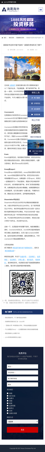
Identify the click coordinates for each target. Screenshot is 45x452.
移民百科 (11, 38)
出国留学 (12, 85)
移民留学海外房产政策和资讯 (22, 248)
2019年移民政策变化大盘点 (13, 337)
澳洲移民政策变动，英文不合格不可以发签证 (23, 300)
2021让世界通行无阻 (10, 2)
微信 (9, 384)
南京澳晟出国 (9, 251)
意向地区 (10, 389)
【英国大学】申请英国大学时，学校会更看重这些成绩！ (21, 325)
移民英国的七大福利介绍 (12, 333)
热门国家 (37, 98)
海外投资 (30, 260)
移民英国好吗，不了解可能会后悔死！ (16, 317)
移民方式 (10, 417)
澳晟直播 (37, 114)
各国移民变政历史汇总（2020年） (15, 321)
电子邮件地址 (12, 378)
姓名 (10, 366)
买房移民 (32, 256)
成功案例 (37, 109)
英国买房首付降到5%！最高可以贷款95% (23, 303)
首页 (5, 38)
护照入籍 (21, 260)
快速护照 (23, 256)
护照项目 (37, 103)
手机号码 (11, 372)
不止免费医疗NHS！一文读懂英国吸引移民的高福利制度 (21, 329)
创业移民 (13, 260)
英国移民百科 (20, 38)
